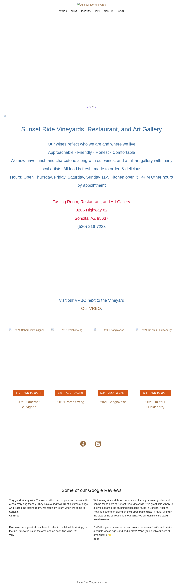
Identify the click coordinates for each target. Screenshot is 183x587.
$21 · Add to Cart (70, 392)
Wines (63, 11)
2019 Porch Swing (70, 402)
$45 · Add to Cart (28, 392)
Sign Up (108, 11)
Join (97, 11)
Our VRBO (91, 308)
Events (86, 11)
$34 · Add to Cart (155, 392)
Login (120, 11)
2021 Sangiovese (113, 402)
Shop (74, 11)
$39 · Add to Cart (113, 392)
